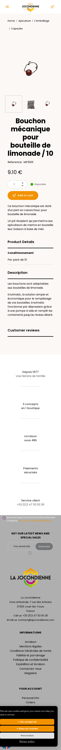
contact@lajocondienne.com (36, 620)
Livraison (30, 642)
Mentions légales (30, 646)
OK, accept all (28, 721)
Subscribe (44, 546)
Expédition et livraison (30, 664)
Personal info (30, 698)
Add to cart (25, 195)
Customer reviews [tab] (23, 330)
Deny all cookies (28, 728)
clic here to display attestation (34, 520)
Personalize (27, 735)
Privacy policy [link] (27, 741)
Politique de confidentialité (30, 660)
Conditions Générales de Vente (30, 651)
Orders (30, 702)
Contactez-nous (30, 669)
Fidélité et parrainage (30, 655)
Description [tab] (17, 272)
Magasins (30, 673)
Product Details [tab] (21, 241)
